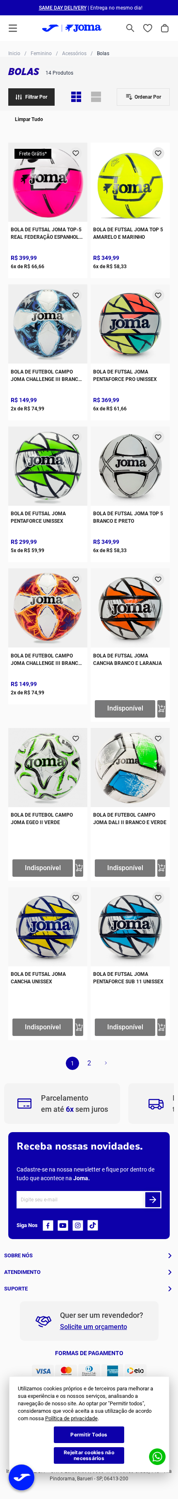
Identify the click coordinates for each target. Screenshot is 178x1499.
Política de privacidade (71, 1418)
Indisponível (125, 708)
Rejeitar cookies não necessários (89, 1455)
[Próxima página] (105, 1063)
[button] (130, 28)
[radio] (76, 97)
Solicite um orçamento (93, 1327)
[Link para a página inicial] (14, 53)
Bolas (103, 53)
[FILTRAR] (31, 97)
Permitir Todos (88, 1434)
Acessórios (74, 53)
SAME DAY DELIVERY (63, 8)
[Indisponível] (161, 709)
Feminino (41, 53)
